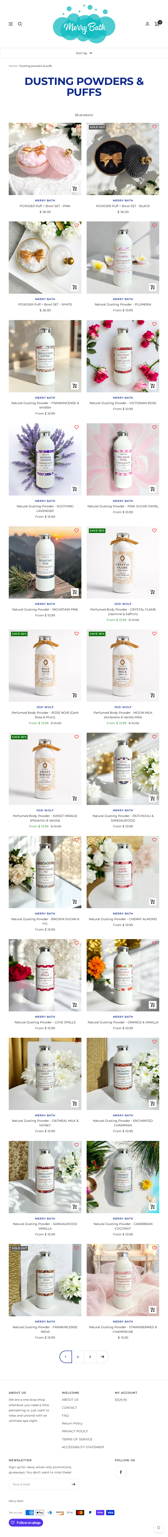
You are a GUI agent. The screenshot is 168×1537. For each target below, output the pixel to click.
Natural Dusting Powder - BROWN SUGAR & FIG (45, 921)
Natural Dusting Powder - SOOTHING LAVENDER (45, 508)
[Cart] (157, 24)
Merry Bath (45, 200)
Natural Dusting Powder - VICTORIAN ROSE (122, 403)
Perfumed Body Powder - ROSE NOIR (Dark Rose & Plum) (45, 715)
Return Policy (72, 1423)
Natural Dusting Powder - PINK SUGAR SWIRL (123, 506)
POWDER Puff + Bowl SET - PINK (45, 206)
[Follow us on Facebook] (121, 1472)
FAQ (65, 1415)
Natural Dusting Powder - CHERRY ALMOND (123, 919)
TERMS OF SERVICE (77, 1439)
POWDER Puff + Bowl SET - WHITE (45, 304)
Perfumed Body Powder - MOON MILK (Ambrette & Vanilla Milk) (123, 715)
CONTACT (69, 1408)
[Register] (73, 1484)
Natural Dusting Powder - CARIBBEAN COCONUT (123, 1226)
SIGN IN (121, 1400)
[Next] (102, 1357)
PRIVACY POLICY (75, 1431)
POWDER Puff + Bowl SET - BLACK (123, 206)
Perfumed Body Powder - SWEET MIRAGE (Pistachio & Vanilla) (45, 818)
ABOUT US (70, 1400)
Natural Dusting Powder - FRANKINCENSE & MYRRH (45, 405)
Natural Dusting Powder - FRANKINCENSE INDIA (45, 1329)
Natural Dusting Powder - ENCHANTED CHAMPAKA (123, 1123)
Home (13, 65)
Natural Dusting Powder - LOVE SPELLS (45, 1022)
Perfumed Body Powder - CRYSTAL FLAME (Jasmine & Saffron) (123, 611)
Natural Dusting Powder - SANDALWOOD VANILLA (45, 1226)
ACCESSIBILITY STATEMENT (83, 1447)
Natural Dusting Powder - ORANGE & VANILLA (123, 1022)
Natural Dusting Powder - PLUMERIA (123, 304)
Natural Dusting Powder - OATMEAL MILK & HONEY (45, 1123)
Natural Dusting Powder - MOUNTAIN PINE (45, 609)
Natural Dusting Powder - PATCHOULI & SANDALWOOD (123, 818)
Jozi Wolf (123, 604)
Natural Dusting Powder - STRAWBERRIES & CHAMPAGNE (123, 1329)
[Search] (20, 24)
